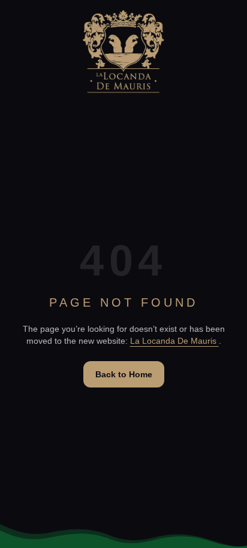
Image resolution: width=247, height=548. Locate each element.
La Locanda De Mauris (174, 341)
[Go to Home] (123, 51)
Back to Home (123, 374)
